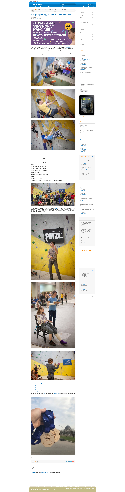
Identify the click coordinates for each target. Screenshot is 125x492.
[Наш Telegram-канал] (37, 1)
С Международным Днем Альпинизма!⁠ (86, 204)
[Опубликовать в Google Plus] (73, 461)
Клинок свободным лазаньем (85, 187)
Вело (81, 17)
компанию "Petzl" (34, 389)
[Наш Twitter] (33, 1)
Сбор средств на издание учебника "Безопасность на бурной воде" (86, 161)
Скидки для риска (54, 11)
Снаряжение (51, 9)
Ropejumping (82, 44)
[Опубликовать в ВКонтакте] (66, 461)
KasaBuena (36, 18)
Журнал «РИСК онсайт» (90, 488)
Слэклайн (81, 15)
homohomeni (84, 163)
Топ (49, 11)
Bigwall (52, 47)
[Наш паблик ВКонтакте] (30, 1)
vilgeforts (82, 211)
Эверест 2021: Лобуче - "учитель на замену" (85, 174)
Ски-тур (81, 34)
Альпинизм (32, 17)
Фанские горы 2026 (83, 53)
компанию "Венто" (34, 385)
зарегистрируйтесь (44, 472)
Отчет (36, 17)
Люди (60, 9)
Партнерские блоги (85, 270)
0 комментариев (83, 128)
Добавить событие (84, 91)
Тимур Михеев (83, 54)
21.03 (81, 87)
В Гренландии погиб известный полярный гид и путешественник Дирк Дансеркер (86, 239)
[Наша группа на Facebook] (31, 1)
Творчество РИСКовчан (84, 255)
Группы (56, 9)
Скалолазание (82, 32)
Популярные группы (85, 250)
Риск (36, 9)
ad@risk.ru (93, 296)
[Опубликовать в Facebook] (69, 461)
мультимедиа (64, 9)
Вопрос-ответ (40, 9)
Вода (81, 19)
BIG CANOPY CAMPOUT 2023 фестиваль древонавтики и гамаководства (85, 275)
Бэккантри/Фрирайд (83, 41)
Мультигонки (82, 27)
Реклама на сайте (83, 488)
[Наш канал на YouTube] (35, 1)
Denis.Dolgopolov (84, 149)
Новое (41, 11)
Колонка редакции (85, 218)
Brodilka (83, 225)
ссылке (44, 393)
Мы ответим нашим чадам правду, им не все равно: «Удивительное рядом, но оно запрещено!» (87, 210)
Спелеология (82, 37)
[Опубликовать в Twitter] (71, 461)
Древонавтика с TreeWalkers (86, 288)
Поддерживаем (84, 156)
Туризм (81, 39)
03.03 (81, 83)
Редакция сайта (84, 169)
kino (81, 188)
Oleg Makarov (83, 64)
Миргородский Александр (85, 59)
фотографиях (56, 393)
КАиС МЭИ (68, 47)
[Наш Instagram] (34, 1)
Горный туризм (82, 24)
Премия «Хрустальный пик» (74, 488)
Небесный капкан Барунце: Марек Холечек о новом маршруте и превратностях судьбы (86, 231)
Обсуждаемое (45, 11)
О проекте (67, 488)
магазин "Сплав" (34, 391)
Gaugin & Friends (82, 253)
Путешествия (82, 29)
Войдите (34, 472)
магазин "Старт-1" (34, 387)
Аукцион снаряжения (83, 264)
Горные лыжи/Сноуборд (84, 22)
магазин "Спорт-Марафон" (36, 383)
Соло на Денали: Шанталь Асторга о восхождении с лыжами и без (86, 223)
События (46, 9)
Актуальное (37, 11)
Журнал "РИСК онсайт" (87, 116)
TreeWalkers (84, 284)
